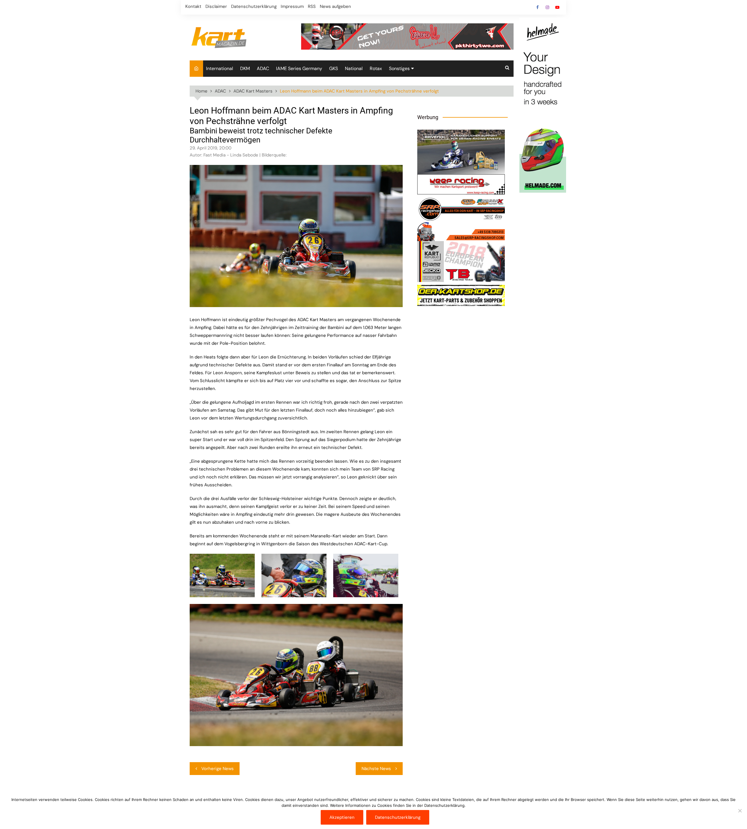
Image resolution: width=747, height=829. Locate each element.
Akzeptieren (342, 817)
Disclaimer (216, 6)
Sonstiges (399, 68)
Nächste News (376, 768)
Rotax (376, 68)
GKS (333, 68)
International (219, 68)
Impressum (292, 6)
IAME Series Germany (299, 68)
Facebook (537, 7)
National (354, 68)
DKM (245, 68)
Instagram (547, 7)
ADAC (263, 68)
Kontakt (193, 6)
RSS (312, 6)
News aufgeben (335, 6)
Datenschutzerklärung (254, 6)
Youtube (557, 7)
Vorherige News (217, 768)
